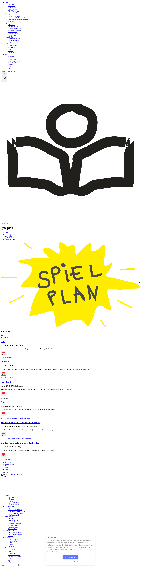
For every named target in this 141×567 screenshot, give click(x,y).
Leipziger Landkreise (14, 30)
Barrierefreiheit (9, 464)
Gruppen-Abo (12, 47)
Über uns (7, 54)
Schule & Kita (9, 37)
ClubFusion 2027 (13, 21)
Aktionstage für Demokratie (16, 18)
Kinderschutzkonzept (14, 61)
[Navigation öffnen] (1, 81)
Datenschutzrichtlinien (54, 552)
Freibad (9, 357)
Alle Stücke (12, 7)
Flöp (9, 68)
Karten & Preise (13, 45)
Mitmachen (8, 23)
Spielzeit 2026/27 (13, 9)
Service (7, 44)
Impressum (8, 459)
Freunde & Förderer (14, 63)
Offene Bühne (12, 32)
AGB (6, 461)
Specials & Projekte (10, 13)
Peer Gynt (10, 378)
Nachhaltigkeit (12, 59)
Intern (6, 469)
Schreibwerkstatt (13, 33)
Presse (6, 467)
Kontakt (10, 42)
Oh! (8, 337)
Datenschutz (8, 462)
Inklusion (11, 52)
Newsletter (8, 466)
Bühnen (10, 65)
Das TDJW (11, 56)
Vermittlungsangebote (15, 39)
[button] (138, 283)
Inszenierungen (13, 26)
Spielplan (7, 2)
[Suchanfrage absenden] (19, 565)
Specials (10, 14)
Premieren (11, 6)
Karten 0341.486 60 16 (16, 474)
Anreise (10, 51)
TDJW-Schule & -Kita (15, 40)
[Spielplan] (70, 327)
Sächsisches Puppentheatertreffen (18, 19)
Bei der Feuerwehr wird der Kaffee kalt (19, 418)
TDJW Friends (12, 35)
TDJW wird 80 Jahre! (15, 16)
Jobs (9, 66)
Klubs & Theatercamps (15, 28)
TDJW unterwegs (13, 11)
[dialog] (70, 549)
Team (10, 58)
